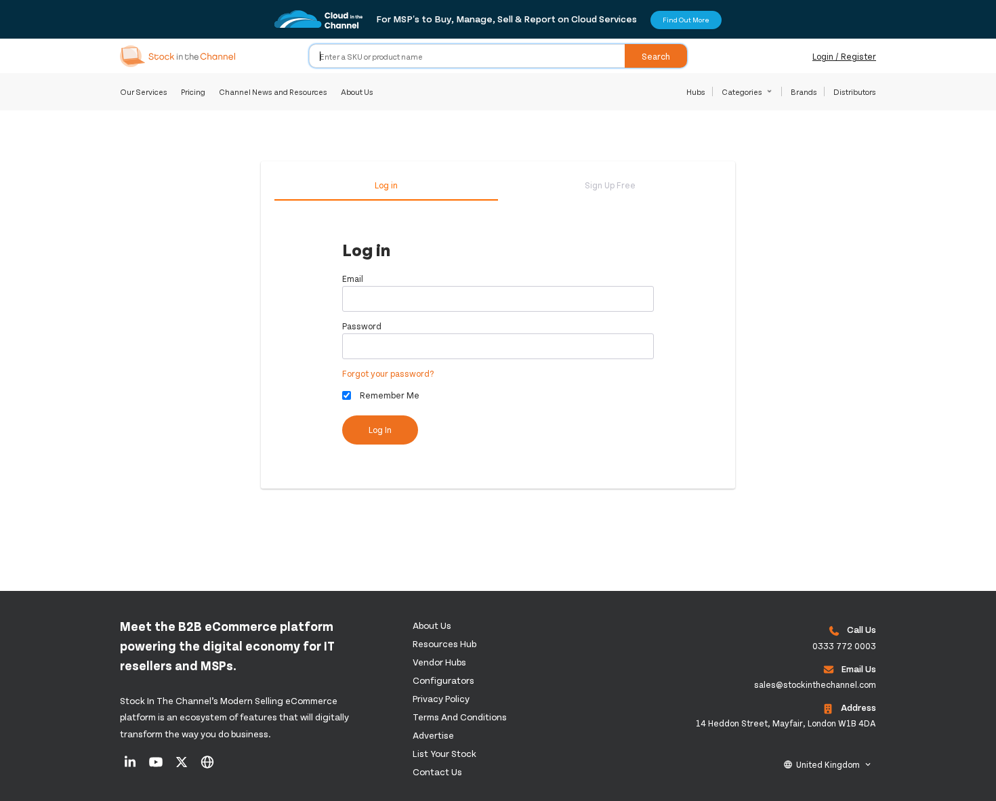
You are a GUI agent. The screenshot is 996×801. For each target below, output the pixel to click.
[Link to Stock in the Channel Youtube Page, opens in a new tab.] (157, 766)
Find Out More (686, 20)
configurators (443, 680)
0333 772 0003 (844, 645)
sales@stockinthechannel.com (815, 684)
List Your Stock (444, 753)
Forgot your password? (388, 373)
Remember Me (389, 395)
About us (432, 625)
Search (656, 56)
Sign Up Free (610, 185)
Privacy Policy (441, 698)
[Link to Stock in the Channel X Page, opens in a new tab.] (182, 766)
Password (361, 326)
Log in (386, 185)
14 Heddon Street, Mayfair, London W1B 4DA (786, 723)
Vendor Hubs (439, 662)
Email (352, 278)
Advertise (433, 735)
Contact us (437, 771)
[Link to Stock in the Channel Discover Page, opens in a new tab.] (207, 766)
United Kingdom (828, 764)
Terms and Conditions (460, 716)
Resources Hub (444, 643)
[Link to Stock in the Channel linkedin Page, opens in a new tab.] (131, 766)
